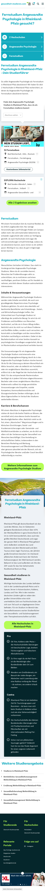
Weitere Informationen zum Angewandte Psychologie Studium (22, 467)
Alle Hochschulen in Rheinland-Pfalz (22, 625)
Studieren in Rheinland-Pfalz (16, 771)
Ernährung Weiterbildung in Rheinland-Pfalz (22, 785)
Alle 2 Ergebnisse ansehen (22, 202)
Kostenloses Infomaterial (18, 169)
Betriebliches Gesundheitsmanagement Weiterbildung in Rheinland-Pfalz (20, 778)
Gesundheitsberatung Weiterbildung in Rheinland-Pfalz (20, 792)
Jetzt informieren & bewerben (12, 889)
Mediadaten (28, 829)
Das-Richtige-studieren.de (11, 850)
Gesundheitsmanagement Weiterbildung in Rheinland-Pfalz (22, 801)
